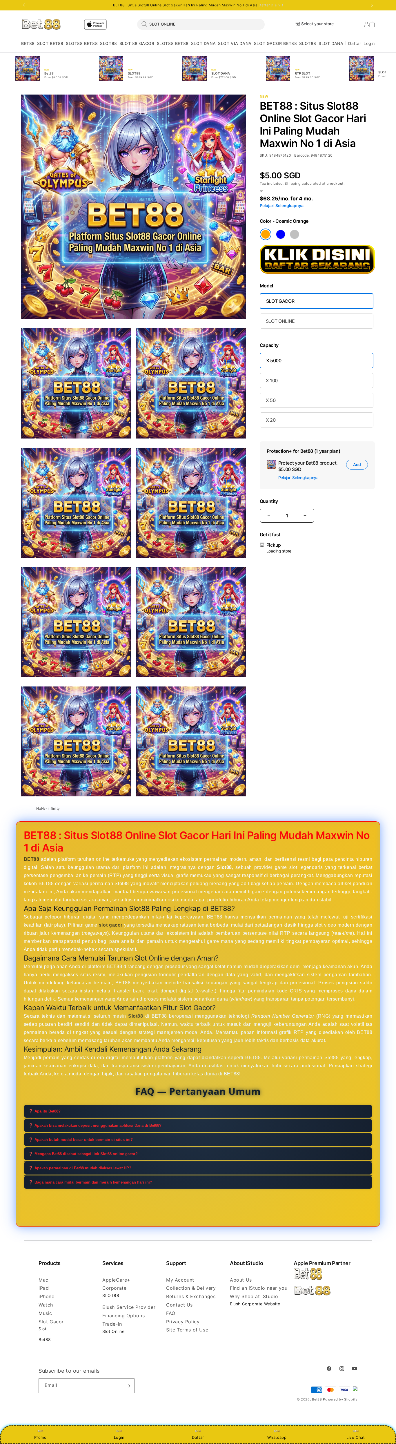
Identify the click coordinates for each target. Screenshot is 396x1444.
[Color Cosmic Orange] (265, 234)
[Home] (41, 24)
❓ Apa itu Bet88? (44, 1111)
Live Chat (355, 1437)
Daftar (198, 1437)
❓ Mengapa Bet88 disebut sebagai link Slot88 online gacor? (83, 1154)
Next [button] (372, 5)
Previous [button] (24, 5)
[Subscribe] (127, 1385)
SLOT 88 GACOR (137, 43)
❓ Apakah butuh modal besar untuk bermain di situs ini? (80, 1140)
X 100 (272, 380)
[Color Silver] (294, 234)
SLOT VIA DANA (235, 43)
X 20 (271, 420)
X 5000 (273, 360)
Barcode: (302, 155)
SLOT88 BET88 (82, 43)
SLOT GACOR (280, 301)
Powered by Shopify (340, 1399)
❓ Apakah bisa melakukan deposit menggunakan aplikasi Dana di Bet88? (94, 1126)
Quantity (269, 501)
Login (119, 1437)
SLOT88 (108, 43)
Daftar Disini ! (271, 5)
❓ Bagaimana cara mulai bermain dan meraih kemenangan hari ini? (90, 1182)
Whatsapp (277, 1437)
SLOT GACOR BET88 (275, 43)
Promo (40, 1437)
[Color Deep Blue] (280, 234)
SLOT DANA (203, 43)
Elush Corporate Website (255, 1303)
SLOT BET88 (50, 43)
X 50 (271, 400)
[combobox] (201, 24)
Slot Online (113, 1331)
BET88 (28, 43)
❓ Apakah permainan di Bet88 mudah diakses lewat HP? (79, 1168)
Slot (42, 1328)
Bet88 (45, 1339)
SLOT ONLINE (280, 321)
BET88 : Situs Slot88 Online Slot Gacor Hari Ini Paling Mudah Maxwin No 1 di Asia (198, 5)
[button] (28, 43)
